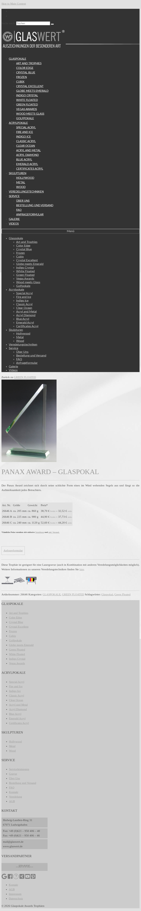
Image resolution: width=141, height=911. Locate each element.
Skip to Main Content (13, 3)
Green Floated (122, 594)
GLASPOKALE (52, 594)
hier (81, 569)
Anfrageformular (13, 550)
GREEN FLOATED (25, 377)
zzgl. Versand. (53, 532)
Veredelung (39, 532)
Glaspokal (107, 594)
